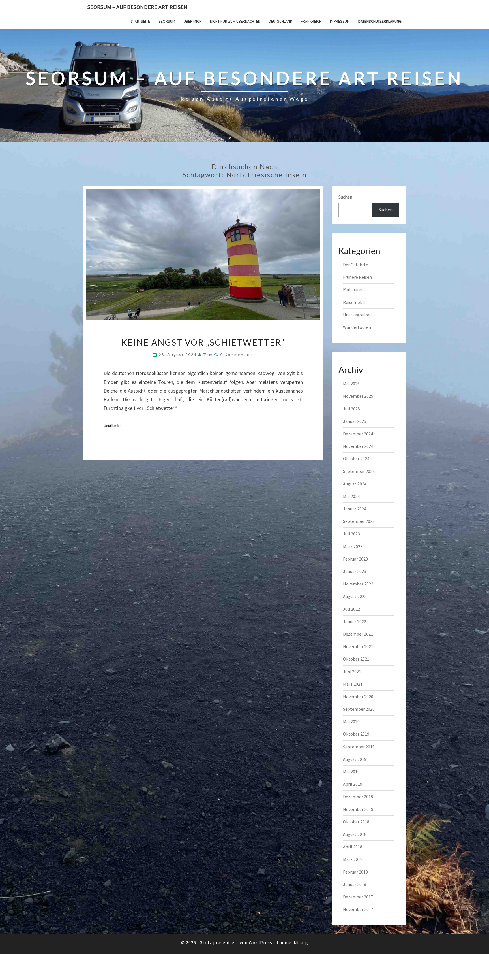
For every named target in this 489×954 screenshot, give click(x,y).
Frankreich (311, 21)
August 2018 (354, 834)
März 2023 (353, 546)
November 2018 (358, 809)
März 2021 (353, 684)
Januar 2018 (354, 884)
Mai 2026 (351, 383)
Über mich (192, 21)
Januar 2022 (354, 621)
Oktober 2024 (356, 458)
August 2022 (354, 596)
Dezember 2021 (358, 634)
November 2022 (358, 584)
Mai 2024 (351, 496)
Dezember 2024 (358, 433)
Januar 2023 (354, 571)
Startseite (140, 21)
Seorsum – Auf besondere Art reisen (137, 6)
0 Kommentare (236, 354)
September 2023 (359, 521)
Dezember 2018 (358, 796)
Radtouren (353, 289)
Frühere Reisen (357, 277)
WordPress (260, 942)
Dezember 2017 (358, 897)
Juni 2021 (352, 671)
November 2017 (358, 909)
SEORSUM (166, 21)
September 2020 (359, 709)
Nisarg (301, 942)
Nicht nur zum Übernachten (235, 21)
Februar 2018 (355, 872)
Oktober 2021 (356, 659)
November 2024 (358, 446)
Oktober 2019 (356, 734)
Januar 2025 (354, 421)
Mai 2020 (351, 721)
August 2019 (354, 759)
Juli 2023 (351, 533)
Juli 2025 (351, 409)
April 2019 (352, 784)
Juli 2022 (351, 609)
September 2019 (359, 746)
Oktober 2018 (356, 822)
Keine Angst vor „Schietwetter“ (203, 342)
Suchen (345, 197)
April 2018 (352, 846)
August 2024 (354, 484)
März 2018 (353, 859)
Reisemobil (354, 302)
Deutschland (280, 21)
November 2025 (358, 396)
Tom (208, 354)
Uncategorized (357, 315)
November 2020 (358, 696)
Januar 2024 (354, 509)
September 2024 (359, 471)
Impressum (340, 21)
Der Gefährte (355, 264)
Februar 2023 (355, 559)
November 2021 (358, 646)
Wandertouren (357, 327)
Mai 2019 (351, 771)
